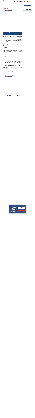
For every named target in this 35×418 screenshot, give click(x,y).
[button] (25, 205)
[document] (17, 209)
